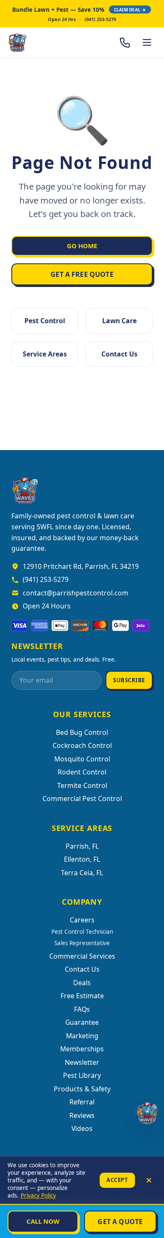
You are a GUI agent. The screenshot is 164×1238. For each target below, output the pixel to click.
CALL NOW (43, 1221)
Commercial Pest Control (82, 798)
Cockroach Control (82, 745)
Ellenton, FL (82, 859)
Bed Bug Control (82, 732)
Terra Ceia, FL (82, 872)
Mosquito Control (82, 759)
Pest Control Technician (82, 931)
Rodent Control (82, 772)
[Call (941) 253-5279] (125, 42)
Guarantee (82, 1022)
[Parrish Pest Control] (40, 42)
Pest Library (82, 1075)
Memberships (82, 1048)
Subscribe (129, 680)
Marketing (82, 1035)
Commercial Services (82, 956)
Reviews (82, 1115)
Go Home (82, 245)
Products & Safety (82, 1088)
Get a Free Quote (82, 274)
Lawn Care (119, 320)
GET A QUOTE (120, 1221)
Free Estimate (82, 995)
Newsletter (82, 1062)
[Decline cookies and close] (148, 1180)
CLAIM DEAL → (130, 10)
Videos (82, 1128)
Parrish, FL (82, 846)
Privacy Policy (38, 1195)
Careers (82, 919)
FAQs (82, 1009)
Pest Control (44, 320)
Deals (82, 982)
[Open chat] (147, 1112)
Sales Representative (82, 943)
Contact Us (119, 354)
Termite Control (82, 785)
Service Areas (45, 354)
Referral (82, 1102)
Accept (117, 1180)
